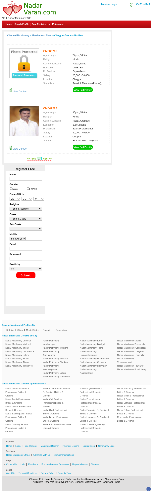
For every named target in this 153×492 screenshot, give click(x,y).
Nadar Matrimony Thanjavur (130, 351)
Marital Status (32, 330)
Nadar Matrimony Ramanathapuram (88, 353)
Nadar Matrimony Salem (17, 355)
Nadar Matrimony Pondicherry (131, 369)
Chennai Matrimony (18, 35)
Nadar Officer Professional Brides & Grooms (130, 412)
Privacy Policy (48, 473)
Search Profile (22, 24)
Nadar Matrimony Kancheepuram (51, 368)
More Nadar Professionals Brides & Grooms (129, 419)
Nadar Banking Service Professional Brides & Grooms (16, 428)
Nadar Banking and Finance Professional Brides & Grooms (18, 417)
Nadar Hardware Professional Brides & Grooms (94, 419)
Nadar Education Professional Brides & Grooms (57, 426)
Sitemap (95, 464)
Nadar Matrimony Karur (91, 340)
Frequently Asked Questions (55, 464)
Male (15, 189)
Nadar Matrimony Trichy (17, 348)
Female (33, 189)
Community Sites (106, 446)
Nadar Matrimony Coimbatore (19, 351)
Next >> (47, 158)
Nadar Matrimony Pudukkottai (131, 348)
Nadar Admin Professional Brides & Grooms (17, 401)
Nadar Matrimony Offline (18, 455)
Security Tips (64, 473)
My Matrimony (56, 24)
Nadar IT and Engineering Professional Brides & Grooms (92, 428)
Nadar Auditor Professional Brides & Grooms (18, 408)
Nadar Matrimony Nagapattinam (88, 371)
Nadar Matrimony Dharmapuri (94, 358)
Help (23, 464)
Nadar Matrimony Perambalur (131, 344)
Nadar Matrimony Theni (91, 348)
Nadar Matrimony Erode (16, 358)
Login (18, 446)
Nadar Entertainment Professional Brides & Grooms (90, 403)
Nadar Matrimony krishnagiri (93, 366)
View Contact (19, 91)
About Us (10, 473)
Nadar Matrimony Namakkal (56, 376)
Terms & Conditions (28, 473)
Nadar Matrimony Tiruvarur (130, 366)
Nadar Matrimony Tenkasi (55, 358)
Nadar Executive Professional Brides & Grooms (94, 412)
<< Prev (31, 158)
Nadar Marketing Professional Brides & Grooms (131, 390)
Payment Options (71, 446)
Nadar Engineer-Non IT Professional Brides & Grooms (91, 392)
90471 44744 (142, 4)
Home (9, 24)
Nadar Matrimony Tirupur (17, 362)
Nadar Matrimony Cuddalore (93, 362)
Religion (10, 330)
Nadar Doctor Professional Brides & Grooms (55, 419)
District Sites (89, 446)
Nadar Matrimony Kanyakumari (51, 353)
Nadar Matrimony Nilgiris (129, 340)
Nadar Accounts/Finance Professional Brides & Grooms (17, 392)
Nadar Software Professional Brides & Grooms (131, 405)
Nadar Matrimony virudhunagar (51, 342)
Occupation (61, 330)
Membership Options (64, 455)
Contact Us (137, 33)
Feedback (33, 464)
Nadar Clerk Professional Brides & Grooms (55, 412)
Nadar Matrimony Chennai (18, 340)
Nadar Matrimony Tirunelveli (18, 366)
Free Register (39, 24)
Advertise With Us (41, 455)
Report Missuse (80, 464)
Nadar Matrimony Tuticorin (55, 348)
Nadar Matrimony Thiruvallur (131, 355)
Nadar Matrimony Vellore (54, 373)
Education (47, 330)
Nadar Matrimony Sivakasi (55, 362)
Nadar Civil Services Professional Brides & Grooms (53, 403)
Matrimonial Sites (42, 35)
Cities (20, 330)
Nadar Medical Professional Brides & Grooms (130, 397)
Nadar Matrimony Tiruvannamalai (125, 360)
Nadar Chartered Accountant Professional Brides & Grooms (56, 392)
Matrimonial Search (50, 446)
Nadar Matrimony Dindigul (92, 344)
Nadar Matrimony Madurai (17, 344)
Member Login (109, 4)
